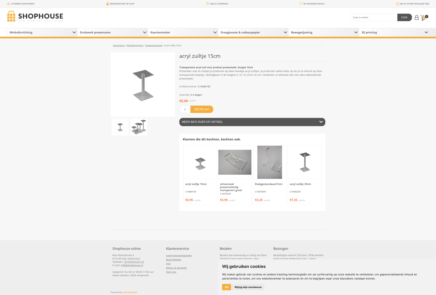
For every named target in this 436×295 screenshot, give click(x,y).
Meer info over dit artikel (202, 121)
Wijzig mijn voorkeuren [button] (248, 287)
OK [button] (226, 287)
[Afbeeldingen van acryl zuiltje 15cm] (120, 127)
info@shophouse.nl (132, 265)
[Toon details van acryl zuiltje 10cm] (200, 162)
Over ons (171, 272)
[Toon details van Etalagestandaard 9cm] (269, 162)
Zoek (404, 17)
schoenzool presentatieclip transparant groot (231, 187)
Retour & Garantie (176, 267)
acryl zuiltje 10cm (196, 183)
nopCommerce (129, 292)
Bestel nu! (201, 109)
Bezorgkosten (173, 259)
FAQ (168, 263)
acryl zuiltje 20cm (300, 183)
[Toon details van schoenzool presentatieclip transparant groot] (234, 162)
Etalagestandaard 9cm (268, 183)
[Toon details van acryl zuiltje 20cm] (304, 162)
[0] (423, 18)
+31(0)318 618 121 (134, 261)
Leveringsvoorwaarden (179, 255)
